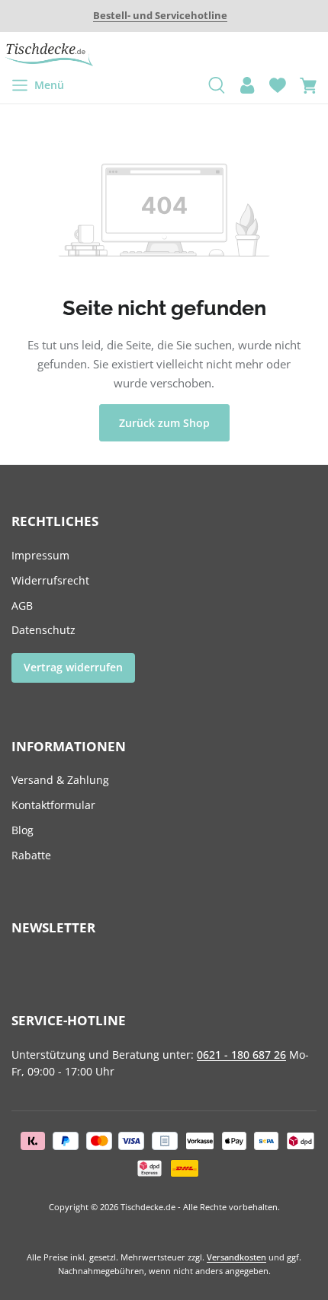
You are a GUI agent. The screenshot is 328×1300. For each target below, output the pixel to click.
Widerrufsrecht (50, 580)
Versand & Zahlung (60, 780)
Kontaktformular (53, 805)
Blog (22, 830)
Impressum (40, 555)
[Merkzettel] (277, 85)
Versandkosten (236, 1257)
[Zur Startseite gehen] (164, 54)
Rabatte (31, 855)
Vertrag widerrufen (73, 667)
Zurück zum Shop (164, 423)
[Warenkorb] (308, 85)
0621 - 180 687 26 (241, 1054)
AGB (22, 605)
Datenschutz (43, 630)
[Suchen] (216, 85)
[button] (160, 16)
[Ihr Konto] (247, 85)
